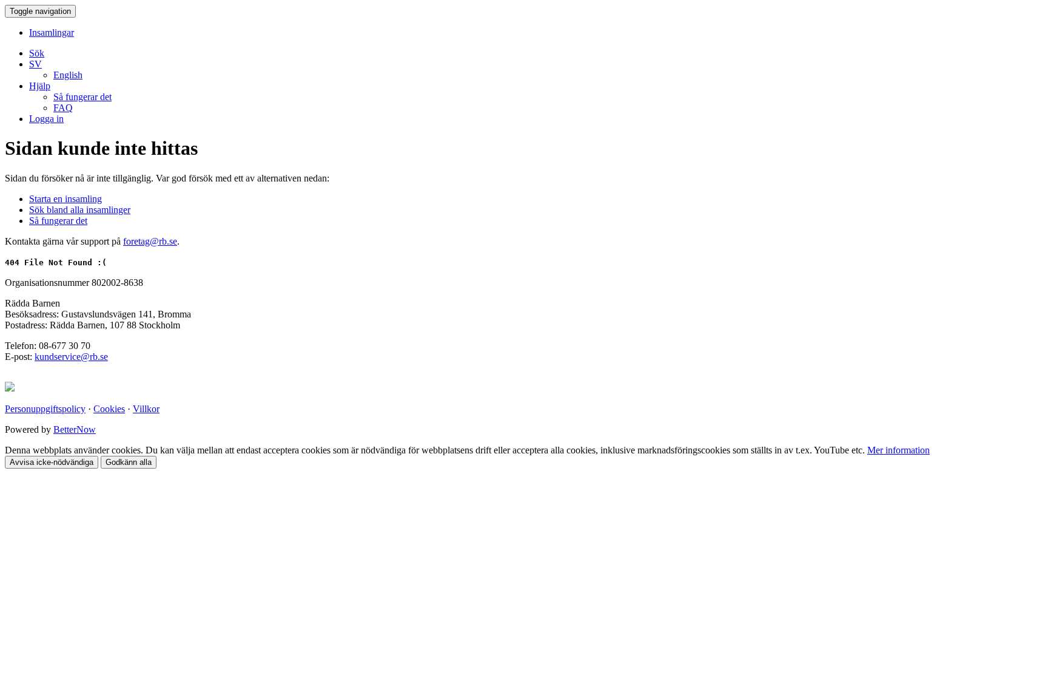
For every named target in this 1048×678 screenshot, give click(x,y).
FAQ (63, 108)
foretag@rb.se (150, 241)
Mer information (898, 450)
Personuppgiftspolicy (45, 409)
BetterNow (74, 429)
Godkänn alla (129, 462)
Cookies (109, 409)
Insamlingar (51, 32)
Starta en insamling (65, 199)
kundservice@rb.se (71, 356)
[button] (35, 64)
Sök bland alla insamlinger (79, 210)
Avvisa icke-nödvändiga (51, 462)
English (67, 75)
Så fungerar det (82, 97)
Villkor (146, 409)
